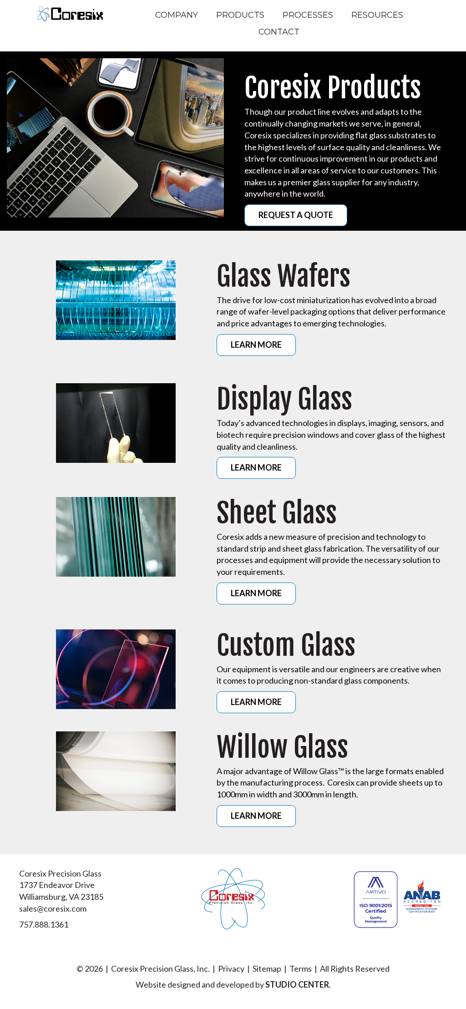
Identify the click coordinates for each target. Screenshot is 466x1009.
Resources (377, 15)
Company (176, 15)
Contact (278, 32)
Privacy (231, 968)
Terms (300, 968)
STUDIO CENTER (297, 984)
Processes (308, 15)
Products (240, 15)
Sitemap (267, 968)
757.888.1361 (43, 924)
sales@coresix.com (52, 908)
